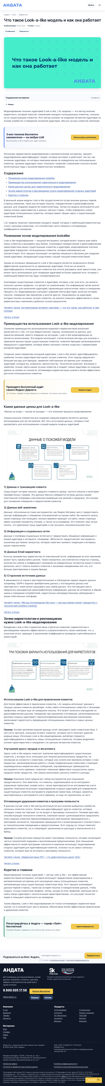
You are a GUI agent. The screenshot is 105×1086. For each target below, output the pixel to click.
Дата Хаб (83, 1015)
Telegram (35, 997)
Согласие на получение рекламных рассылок (71, 1067)
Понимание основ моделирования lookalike (31, 178)
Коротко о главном (18, 195)
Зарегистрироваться (85, 926)
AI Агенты (58, 1013)
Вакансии (7, 1013)
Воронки (57, 1021)
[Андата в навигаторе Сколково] (53, 971)
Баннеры (83, 1021)
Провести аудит (85, 390)
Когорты (82, 1018)
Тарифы (6, 1015)
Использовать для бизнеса (85, 137)
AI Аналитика (84, 1010)
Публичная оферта (10, 1064)
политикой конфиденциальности (77, 960)
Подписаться (93, 955)
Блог (14, 15)
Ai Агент (92, 1080)
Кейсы (5, 1035)
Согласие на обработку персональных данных (20, 1067)
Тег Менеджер (60, 1015)
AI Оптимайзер (60, 1010)
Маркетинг (23, 15)
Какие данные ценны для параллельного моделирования (39, 186)
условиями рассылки (57, 960)
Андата (7, 15)
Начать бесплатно (41, 991)
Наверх (10, 104)
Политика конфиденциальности (65, 1064)
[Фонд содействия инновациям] (68, 971)
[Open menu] (99, 5)
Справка (6, 1032)
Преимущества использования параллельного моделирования (42, 182)
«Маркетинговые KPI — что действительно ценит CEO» (42, 857)
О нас (5, 1010)
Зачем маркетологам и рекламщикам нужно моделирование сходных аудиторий (52, 191)
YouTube (47, 997)
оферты (64, 1076)
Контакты (7, 1018)
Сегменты (58, 1018)
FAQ (4, 1038)
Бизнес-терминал (86, 1013)
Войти (91, 5)
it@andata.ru (9, 997)
